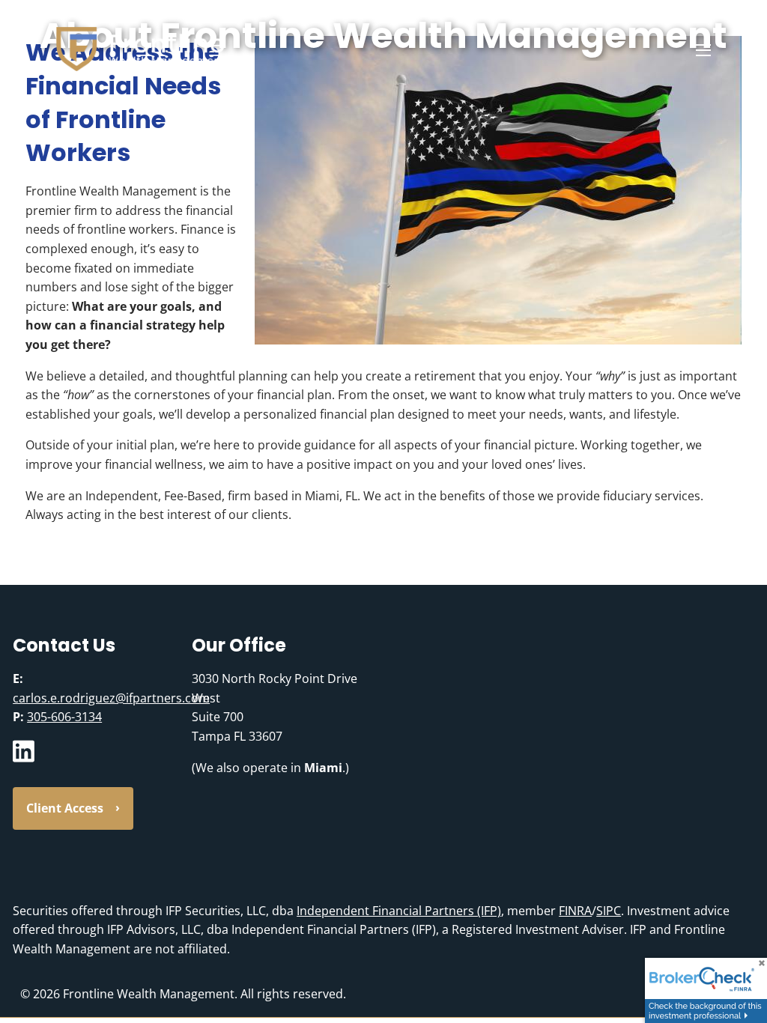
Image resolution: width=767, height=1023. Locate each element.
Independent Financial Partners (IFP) (399, 910)
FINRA (575, 910)
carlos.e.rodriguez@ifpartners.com (111, 698)
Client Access (64, 808)
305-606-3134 (64, 716)
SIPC (608, 910)
